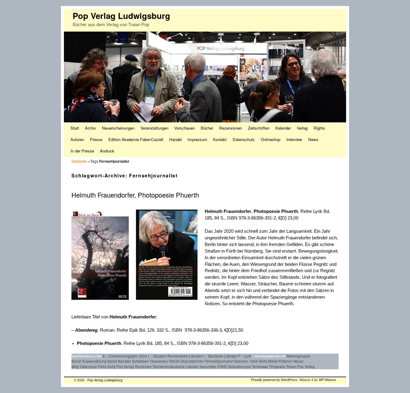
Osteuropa (88, 366)
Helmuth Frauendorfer (228, 211)
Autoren (77, 139)
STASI (222, 366)
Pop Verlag (125, 366)
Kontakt (220, 139)
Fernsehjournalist (218, 361)
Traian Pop (295, 366)
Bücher (207, 128)
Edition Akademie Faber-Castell (135, 139)
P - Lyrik (244, 356)
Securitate (208, 366)
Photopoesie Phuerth (276, 211)
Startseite (79, 161)
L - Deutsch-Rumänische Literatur (175, 356)
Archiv (90, 128)
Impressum (197, 139)
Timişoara (277, 366)
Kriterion (286, 361)
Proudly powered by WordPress (274, 380)
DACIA (174, 361)
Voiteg (310, 366)
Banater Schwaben (133, 361)
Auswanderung (94, 361)
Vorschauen (184, 128)
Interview (294, 139)
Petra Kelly (106, 366)
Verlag (302, 128)
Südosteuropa (239, 366)
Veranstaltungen (154, 128)
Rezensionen (230, 128)
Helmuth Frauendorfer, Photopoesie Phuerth (135, 194)
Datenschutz (244, 139)
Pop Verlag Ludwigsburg (121, 15)
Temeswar (260, 366)
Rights (319, 128)
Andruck (107, 151)
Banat (112, 361)
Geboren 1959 (246, 361)
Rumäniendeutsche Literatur (176, 366)
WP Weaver (327, 380)
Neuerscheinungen (118, 128)
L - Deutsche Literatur (220, 356)
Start (75, 128)
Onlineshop (270, 139)
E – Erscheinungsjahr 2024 (125, 356)
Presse (96, 139)
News (313, 139)
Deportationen (191, 361)
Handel (175, 139)
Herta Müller (268, 361)
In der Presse (82, 151)
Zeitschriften (259, 128)
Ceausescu (159, 361)
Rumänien (143, 366)
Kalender (283, 128)
